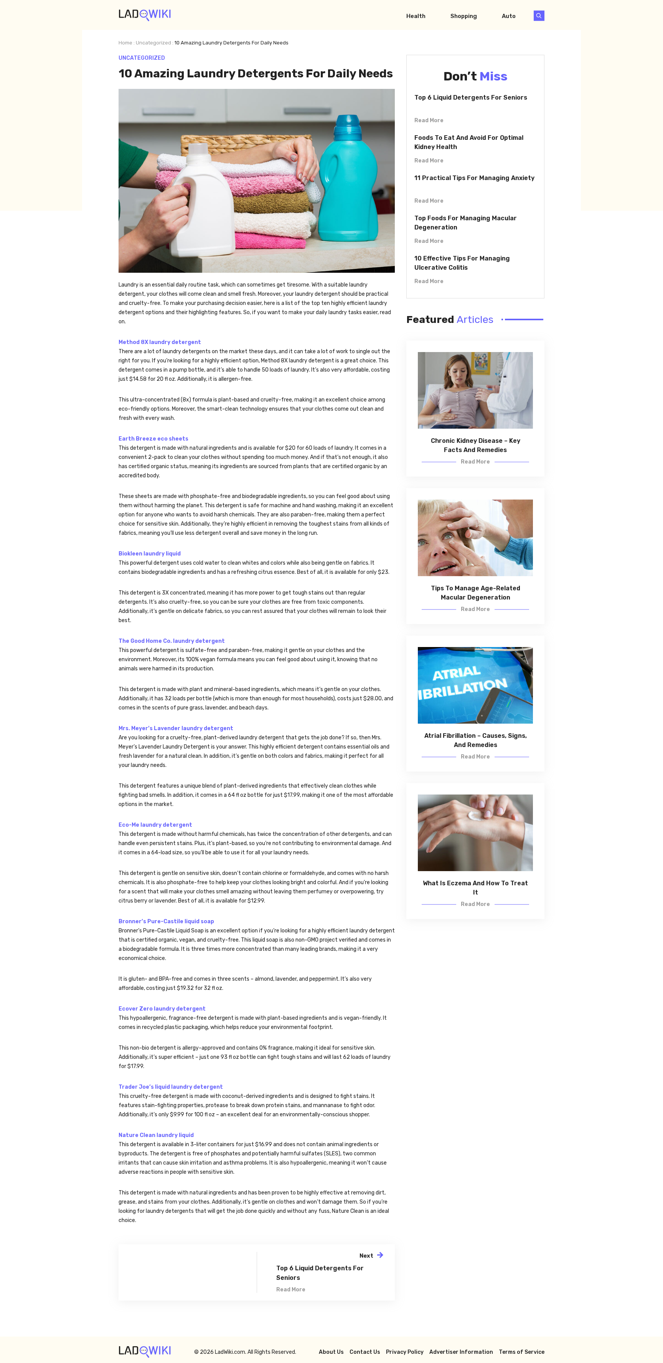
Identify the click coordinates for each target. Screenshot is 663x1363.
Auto (509, 15)
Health (416, 15)
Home (125, 43)
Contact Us (365, 1352)
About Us (331, 1352)
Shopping (463, 15)
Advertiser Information (461, 1352)
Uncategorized (153, 43)
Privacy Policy (405, 1352)
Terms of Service (521, 1352)
